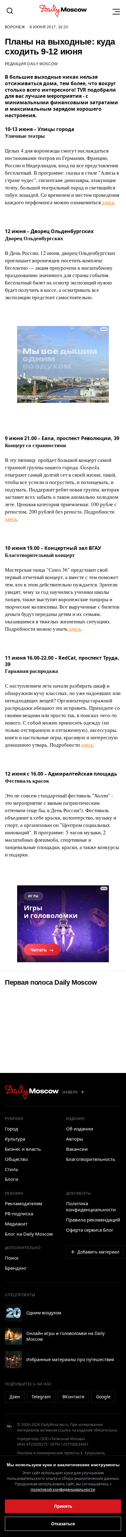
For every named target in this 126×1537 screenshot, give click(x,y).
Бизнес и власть (23, 1149)
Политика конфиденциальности (91, 1206)
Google (103, 1397)
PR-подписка (19, 1213)
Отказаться (63, 1524)
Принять (63, 1506)
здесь (107, 202)
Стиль (11, 1169)
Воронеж (15, 27)
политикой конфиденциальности (63, 1489)
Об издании (79, 1129)
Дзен (14, 1397)
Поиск (12, 1258)
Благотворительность (90, 1159)
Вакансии (77, 1149)
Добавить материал (98, 1252)
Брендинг (16, 1268)
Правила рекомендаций (93, 1220)
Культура (15, 1139)
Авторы (74, 1139)
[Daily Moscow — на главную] (32, 1092)
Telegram (41, 1397)
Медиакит (16, 1224)
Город (11, 1129)
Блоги (11, 1179)
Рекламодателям (23, 1203)
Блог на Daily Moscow (29, 1234)
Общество (16, 1159)
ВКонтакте (73, 1397)
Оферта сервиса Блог (89, 1230)
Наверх (70, 1092)
